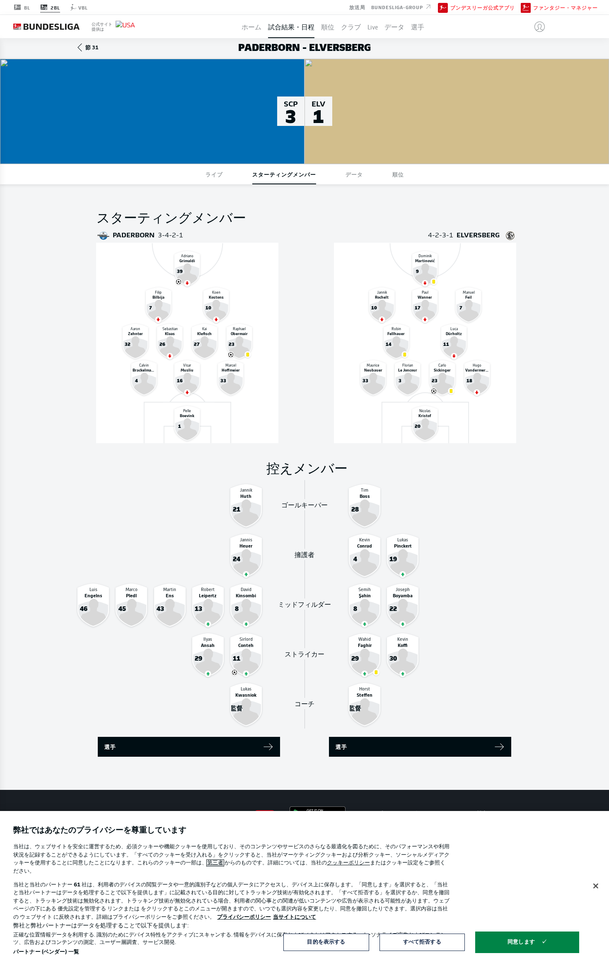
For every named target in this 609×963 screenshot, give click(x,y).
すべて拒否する (422, 942)
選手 (417, 26)
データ (394, 26)
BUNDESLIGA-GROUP (398, 6)
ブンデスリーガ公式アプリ (482, 7)
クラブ (351, 26)
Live (372, 26)
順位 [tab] (398, 174)
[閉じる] (596, 886)
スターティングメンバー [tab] (284, 174)
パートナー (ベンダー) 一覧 (46, 952)
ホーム (251, 26)
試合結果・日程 (291, 26)
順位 (327, 26)
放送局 (357, 6)
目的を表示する (326, 942)
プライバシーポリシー (244, 917)
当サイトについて (294, 917)
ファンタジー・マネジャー (565, 7)
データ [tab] (354, 174)
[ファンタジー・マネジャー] (526, 7)
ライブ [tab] (214, 174)
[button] (536, 26)
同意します (521, 942)
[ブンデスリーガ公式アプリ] (443, 7)
